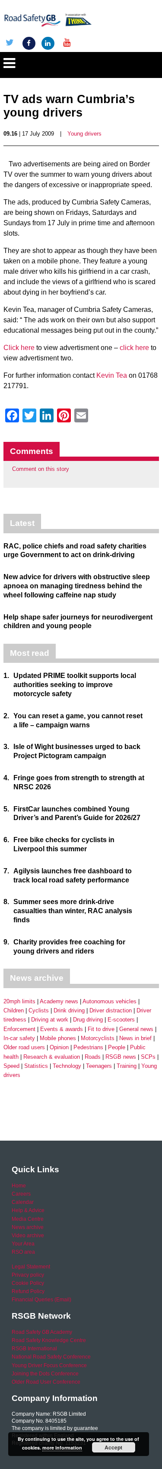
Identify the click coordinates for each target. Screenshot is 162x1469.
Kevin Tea (111, 375)
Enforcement (19, 1029)
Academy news (59, 1001)
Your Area (23, 1244)
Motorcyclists (97, 1038)
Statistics (36, 1066)
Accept (113, 1447)
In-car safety (19, 1038)
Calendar (23, 1202)
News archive (28, 1227)
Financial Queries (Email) (41, 1300)
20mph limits (19, 1001)
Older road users (24, 1047)
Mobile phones (58, 1038)
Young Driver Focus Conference (49, 1365)
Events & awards (61, 1029)
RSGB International (34, 1349)
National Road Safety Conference (51, 1357)
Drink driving (69, 1010)
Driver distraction (110, 1010)
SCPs (148, 1057)
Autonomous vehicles (110, 1001)
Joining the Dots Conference (45, 1374)
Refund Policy (28, 1291)
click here (134, 347)
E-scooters (121, 1019)
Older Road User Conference (46, 1382)
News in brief (135, 1038)
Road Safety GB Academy (42, 1332)
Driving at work (49, 1019)
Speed (11, 1066)
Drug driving (88, 1019)
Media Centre (28, 1219)
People (116, 1047)
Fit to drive (101, 1029)
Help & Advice (28, 1210)
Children (13, 1010)
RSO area (23, 1252)
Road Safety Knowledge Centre (49, 1340)
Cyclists (39, 1010)
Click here (19, 347)
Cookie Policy (28, 1283)
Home (19, 1186)
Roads (93, 1057)
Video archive (28, 1235)
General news (136, 1029)
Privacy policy (28, 1275)
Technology (67, 1066)
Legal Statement (31, 1267)
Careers (21, 1194)
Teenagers (99, 1066)
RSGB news (120, 1057)
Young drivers (84, 133)
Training (127, 1066)
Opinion (59, 1047)
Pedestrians (88, 1047)
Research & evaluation (51, 1057)
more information (62, 1447)
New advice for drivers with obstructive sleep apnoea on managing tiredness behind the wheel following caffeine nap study (76, 586)
